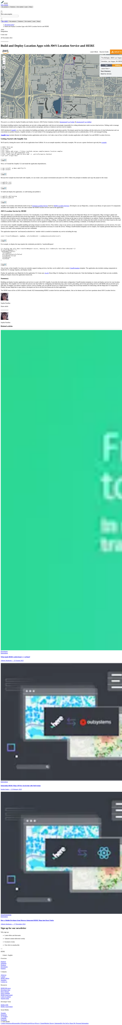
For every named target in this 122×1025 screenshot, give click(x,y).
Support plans (5, 998)
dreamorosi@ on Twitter (67, 122)
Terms (23, 1023)
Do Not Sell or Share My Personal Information (74, 1023)
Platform (3, 961)
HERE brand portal (6, 995)
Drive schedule (5, 993)
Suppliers (3, 980)
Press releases (5, 991)
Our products (5, 7)
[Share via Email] (6, 41)
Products (3, 965)
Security (27, 1023)
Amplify (13, 130)
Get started (20, 7)
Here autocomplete (6, 14)
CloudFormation (75, 268)
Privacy (32, 1023)
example (103, 142)
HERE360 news (6, 988)
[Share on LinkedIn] (3, 41)
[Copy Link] (7, 41)
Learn (26, 7)
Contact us (4, 982)
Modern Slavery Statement (52, 1023)
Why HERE (4, 5)
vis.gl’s (47, 273)
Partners (3, 968)
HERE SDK (4, 1005)
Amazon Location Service (40, 206)
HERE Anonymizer (7, 1006)
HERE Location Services (61, 206)
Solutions (12, 7)
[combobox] (61, 17)
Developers (4, 967)
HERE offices (5, 978)
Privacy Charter (39, 1023)
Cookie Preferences (6, 1023)
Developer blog (5, 990)
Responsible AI (17, 1023)
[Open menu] (1, 12)
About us (3, 975)
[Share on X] (4, 41)
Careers (3, 976)
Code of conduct (6, 997)
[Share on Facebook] (1, 41)
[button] (61, 955)
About (30, 7)
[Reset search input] (1, 18)
